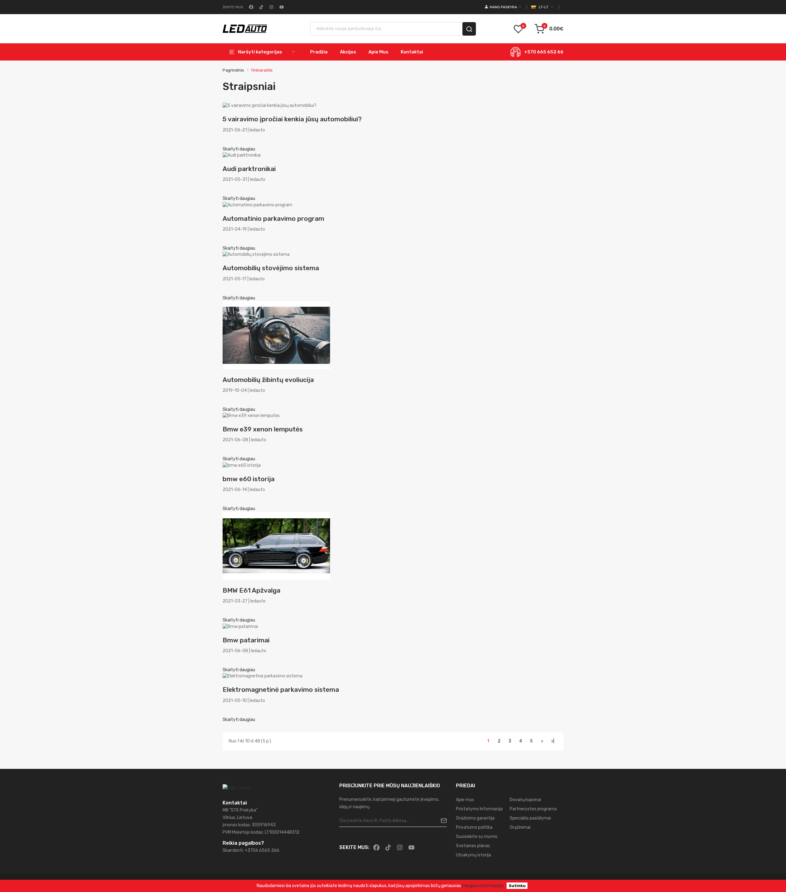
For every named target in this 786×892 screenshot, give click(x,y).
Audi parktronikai (249, 169)
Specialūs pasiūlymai (530, 818)
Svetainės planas (473, 845)
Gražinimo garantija (475, 818)
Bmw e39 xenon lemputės (263, 429)
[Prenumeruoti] (441, 820)
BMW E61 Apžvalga (251, 590)
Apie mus (465, 799)
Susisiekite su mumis (476, 836)
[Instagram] (270, 7)
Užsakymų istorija (473, 855)
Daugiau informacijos (483, 885)
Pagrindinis (233, 70)
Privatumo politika (474, 827)
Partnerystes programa (533, 809)
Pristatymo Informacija (479, 809)
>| (552, 741)
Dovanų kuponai (525, 799)
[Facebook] (250, 7)
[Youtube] (281, 7)
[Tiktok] (260, 7)
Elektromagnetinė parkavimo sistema (281, 689)
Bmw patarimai (246, 640)
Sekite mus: (233, 7)
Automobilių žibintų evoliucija (268, 380)
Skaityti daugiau (239, 149)
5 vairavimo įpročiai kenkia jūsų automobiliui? (292, 119)
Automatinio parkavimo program (273, 218)
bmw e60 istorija (248, 479)
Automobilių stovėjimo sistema (271, 268)
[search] (469, 29)
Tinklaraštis (262, 70)
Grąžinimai (520, 827)
